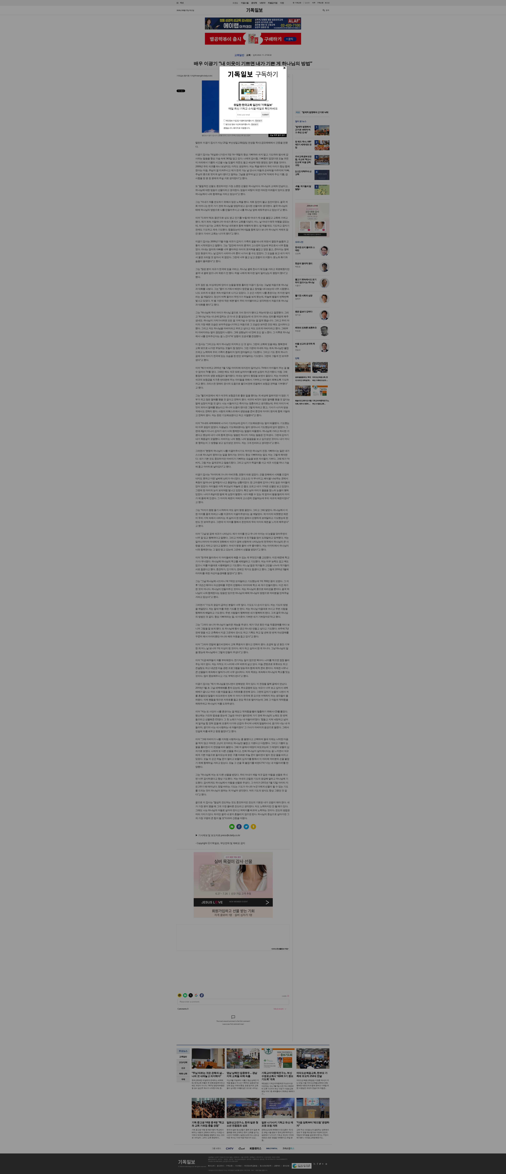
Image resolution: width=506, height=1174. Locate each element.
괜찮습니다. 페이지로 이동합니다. (236, 128)
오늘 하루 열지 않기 (277, 135)
